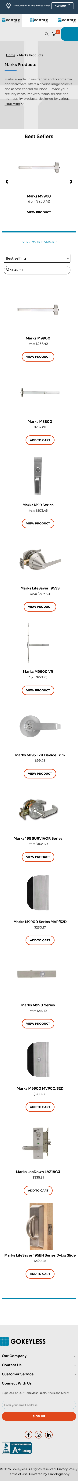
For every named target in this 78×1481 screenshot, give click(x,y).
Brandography (58, 1474)
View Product (39, 212)
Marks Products (31, 55)
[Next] (71, 182)
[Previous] (7, 182)
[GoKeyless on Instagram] (38, 1434)
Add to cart (40, 440)
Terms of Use (18, 1474)
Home (10, 55)
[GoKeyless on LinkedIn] (49, 1434)
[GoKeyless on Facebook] (28, 1434)
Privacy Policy (67, 1469)
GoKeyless (19, 1469)
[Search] (46, 34)
